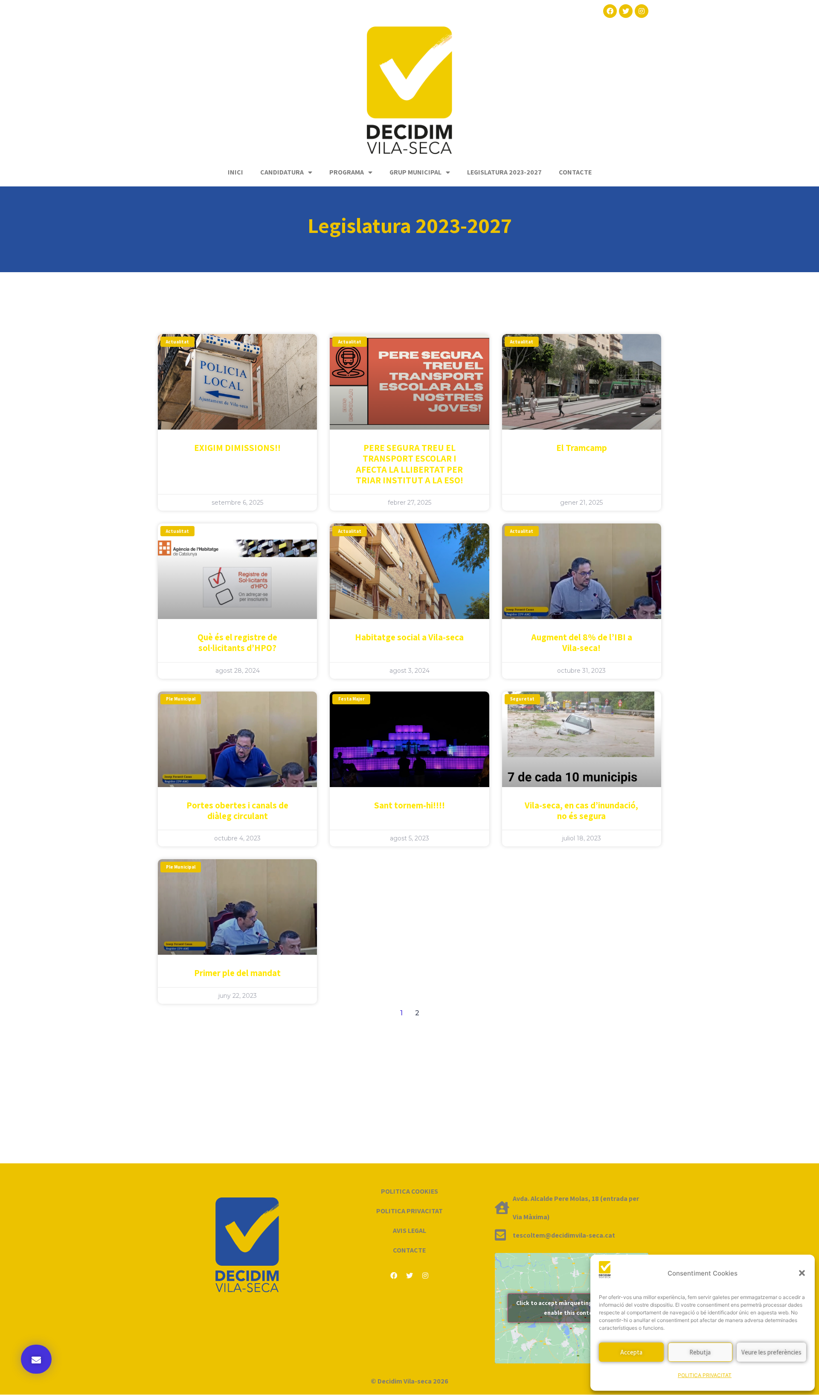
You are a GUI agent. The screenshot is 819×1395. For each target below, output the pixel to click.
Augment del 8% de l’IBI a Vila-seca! (581, 642)
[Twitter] (626, 11)
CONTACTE (575, 172)
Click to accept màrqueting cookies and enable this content (571, 1308)
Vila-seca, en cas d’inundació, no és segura (581, 810)
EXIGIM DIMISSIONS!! (237, 447)
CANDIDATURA (282, 172)
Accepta (631, 1352)
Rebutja (700, 1352)
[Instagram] (641, 11)
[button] (802, 1273)
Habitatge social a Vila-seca (409, 637)
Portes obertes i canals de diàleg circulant (237, 810)
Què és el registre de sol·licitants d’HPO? (237, 642)
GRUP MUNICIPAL (415, 172)
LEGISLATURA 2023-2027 (504, 172)
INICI (235, 172)
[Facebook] (610, 11)
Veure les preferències (771, 1352)
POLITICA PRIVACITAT (705, 1375)
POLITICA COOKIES (409, 1191)
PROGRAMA (346, 172)
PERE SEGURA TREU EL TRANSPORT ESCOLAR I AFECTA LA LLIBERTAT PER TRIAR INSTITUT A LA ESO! (409, 464)
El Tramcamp (581, 447)
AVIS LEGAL (409, 1230)
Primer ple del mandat (237, 973)
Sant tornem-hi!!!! (409, 805)
